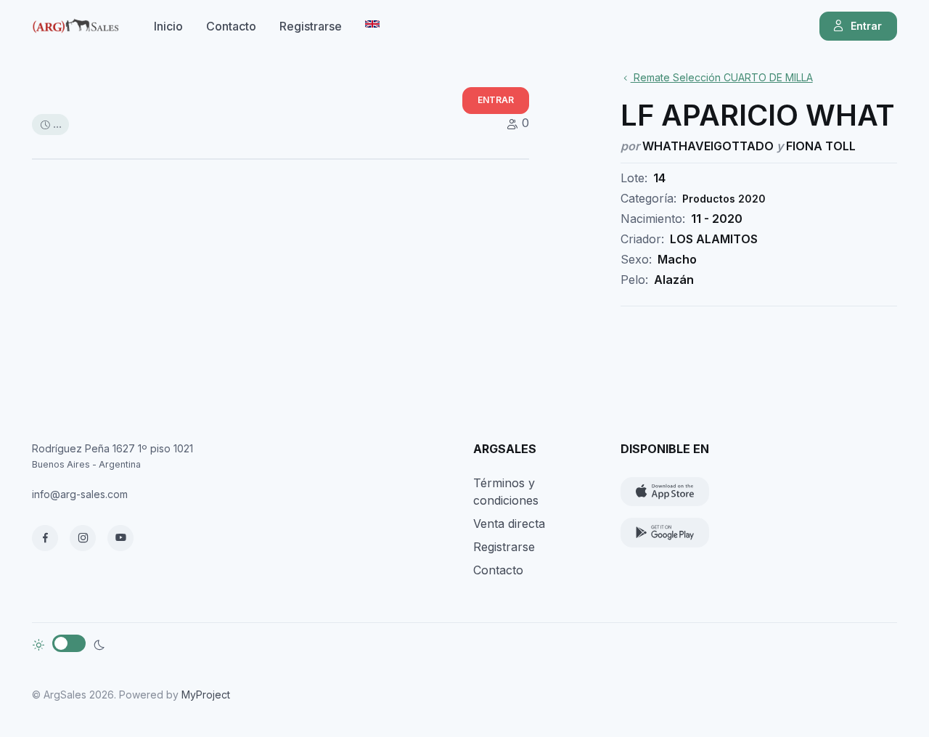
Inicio (168, 26)
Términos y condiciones (506, 492)
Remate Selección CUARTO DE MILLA (722, 77)
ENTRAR (496, 99)
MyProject (205, 694)
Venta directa (509, 523)
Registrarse (310, 26)
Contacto (231, 26)
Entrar (866, 26)
